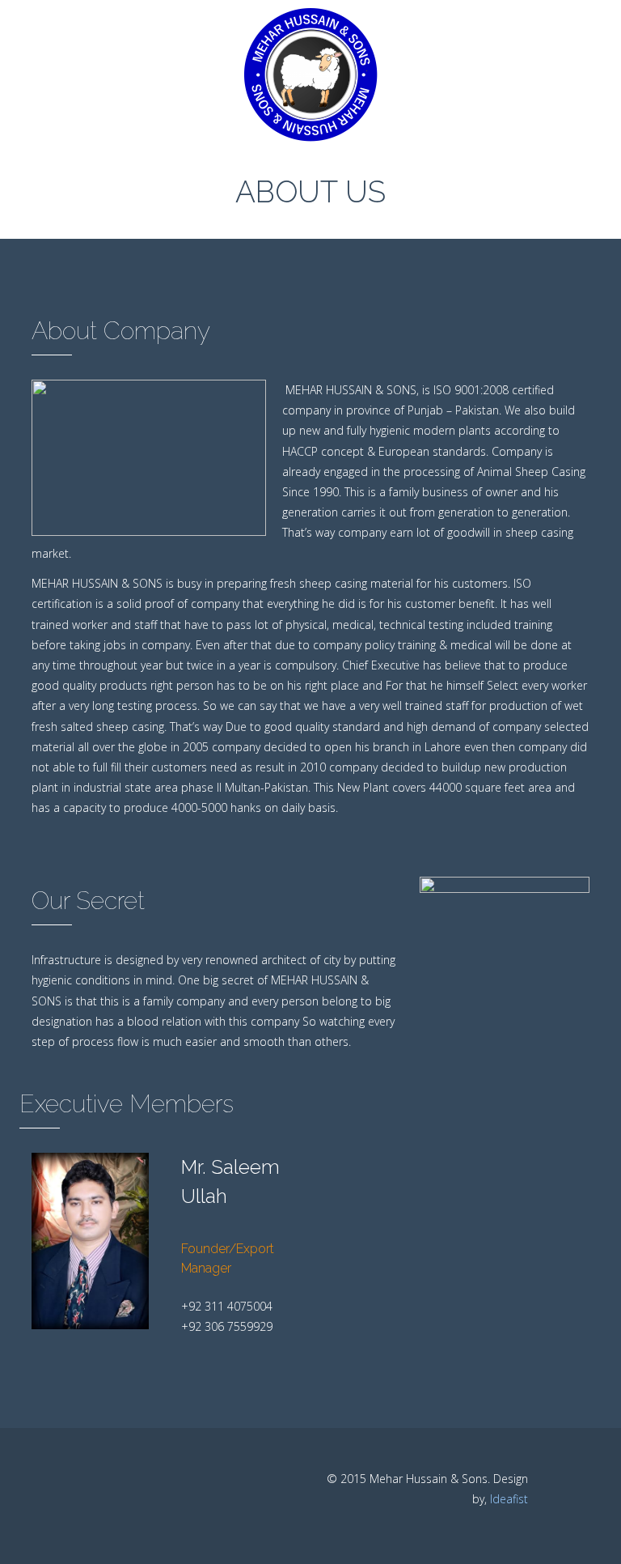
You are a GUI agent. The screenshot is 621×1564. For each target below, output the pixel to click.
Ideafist (509, 1499)
